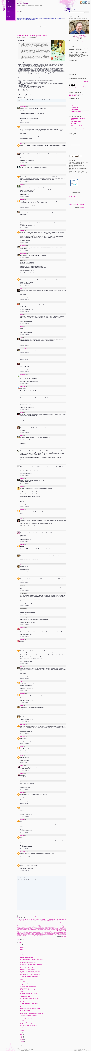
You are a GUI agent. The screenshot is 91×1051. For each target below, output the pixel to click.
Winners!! (22, 1001)
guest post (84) (34, 925)
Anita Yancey (22, 724)
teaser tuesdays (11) (32, 934)
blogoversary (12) (55, 920)
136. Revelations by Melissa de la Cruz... (28, 983)
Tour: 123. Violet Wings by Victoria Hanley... (29, 1025)
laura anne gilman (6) (50, 927)
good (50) (24, 925)
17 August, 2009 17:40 (24, 636)
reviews (8, 9)
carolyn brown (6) (29, 921)
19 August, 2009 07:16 (24, 678)
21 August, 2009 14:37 (24, 733)
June (21, 1034)
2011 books (9, 6)
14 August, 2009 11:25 (24, 462)
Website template (77, 1049)
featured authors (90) (56, 924)
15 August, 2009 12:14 (24, 528)
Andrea (21, 435)
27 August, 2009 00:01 (24, 870)
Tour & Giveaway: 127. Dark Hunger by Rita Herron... (31, 1011)
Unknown (22, 199)
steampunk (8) (38, 933)
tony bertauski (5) (44, 934)
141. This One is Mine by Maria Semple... (28, 962)
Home (8, 1)
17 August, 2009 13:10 (24, 590)
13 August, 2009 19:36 (24, 423)
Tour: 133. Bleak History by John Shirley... (28, 993)
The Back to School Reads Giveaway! (28, 1018)
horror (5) (57, 925)
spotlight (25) (34, 933)
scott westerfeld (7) (57, 932)
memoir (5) (42, 928)
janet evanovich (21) (37, 926)
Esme (21, 564)
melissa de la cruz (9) (33, 928)
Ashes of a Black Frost (22, 12)
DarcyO (21, 705)
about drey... (9, 19)
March (21, 1039)
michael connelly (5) (48, 928)
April (21, 1037)
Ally (21, 681)
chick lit (33, 99)
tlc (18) (40, 934)
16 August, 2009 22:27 (24, 582)
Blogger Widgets (63, 936)
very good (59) (25, 935)
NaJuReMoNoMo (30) (35, 929)
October (22, 949)
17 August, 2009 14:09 (24, 614)
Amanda (22, 448)
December (22, 945)
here (35, 439)
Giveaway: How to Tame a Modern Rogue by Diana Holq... (32, 1013)
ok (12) (49, 929)
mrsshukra (22, 627)
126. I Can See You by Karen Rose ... (27, 1017)
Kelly (21, 518)
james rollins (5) (31, 926)
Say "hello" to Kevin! (80, 35)
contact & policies (10, 14)
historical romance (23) (51, 925)
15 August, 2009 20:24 (24, 551)
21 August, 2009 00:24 (24, 712)
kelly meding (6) (24, 927)
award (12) (23, 920)
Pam (21, 125)
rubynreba (22, 478)
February (22, 1041)
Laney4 (21, 184)
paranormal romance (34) (60, 929)
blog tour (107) (49, 920)
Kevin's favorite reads (80, 37)
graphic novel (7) (28, 925)
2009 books (29, 99)
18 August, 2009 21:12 (24, 663)
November (22, 947)
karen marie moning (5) (60, 926)
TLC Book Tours (75, 130)
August (21, 952)
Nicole (21, 425)
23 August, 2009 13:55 (24, 789)
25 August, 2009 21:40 (24, 861)
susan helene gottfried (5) (25, 934)
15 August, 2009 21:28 (24, 574)
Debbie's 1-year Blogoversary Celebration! (29, 972)
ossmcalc (22, 792)
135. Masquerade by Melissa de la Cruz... (28, 986)
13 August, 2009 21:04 (24, 432)
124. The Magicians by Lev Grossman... (28, 1023)
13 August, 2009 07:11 (24, 122)
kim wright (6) (34, 927)
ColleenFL (22, 165)
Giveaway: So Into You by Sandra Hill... (28, 969)
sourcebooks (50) (28, 933)
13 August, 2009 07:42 (24, 172)
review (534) (61, 931)
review (53, 99)
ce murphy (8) (45, 921)
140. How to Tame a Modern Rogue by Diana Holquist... (31, 964)
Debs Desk (22, 530)
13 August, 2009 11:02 (24, 242)
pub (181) (32, 931)
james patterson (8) (25, 926)
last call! (21, 984)
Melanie (21, 143)
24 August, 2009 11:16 (24, 803)
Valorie (21, 314)
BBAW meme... (23, 1000)
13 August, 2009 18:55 (24, 359)
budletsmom (22, 693)
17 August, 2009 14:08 (24, 605)
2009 (20, 944)
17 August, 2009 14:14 (24, 624)
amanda (21, 576)
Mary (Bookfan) (23, 106)
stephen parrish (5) (60, 933)
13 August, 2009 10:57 (24, 227)
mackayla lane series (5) (21, 928)
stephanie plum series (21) (52, 933)
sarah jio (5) (40, 932)
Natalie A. (22, 765)
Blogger (81, 207)
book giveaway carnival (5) (62, 920)
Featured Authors (10, 3)
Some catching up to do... (25, 1028)
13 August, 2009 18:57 (24, 371)
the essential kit (74, 109)
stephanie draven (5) (44, 933)
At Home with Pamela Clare (77, 111)
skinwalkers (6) (23, 933)
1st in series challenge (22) (35, 919)
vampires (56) (20, 935)
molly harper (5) (57, 928)
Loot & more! (22, 981)
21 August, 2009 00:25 (24, 721)
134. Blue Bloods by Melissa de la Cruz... (28, 989)
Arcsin (84, 1049)
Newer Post (19, 914)
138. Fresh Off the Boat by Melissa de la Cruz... (30, 971)
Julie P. (21, 152)
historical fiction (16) (45, 925)
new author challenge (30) (44, 929)
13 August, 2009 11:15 (24, 257)
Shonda (21, 486)
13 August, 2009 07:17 (24, 140)
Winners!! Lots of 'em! (24, 961)
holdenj (21, 362)
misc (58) (52, 928)
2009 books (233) (44, 919)
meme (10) (39, 928)
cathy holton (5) (40, 921)
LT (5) (65, 927)
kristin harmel (47, 99)
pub (50, 99)
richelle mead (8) (19, 932)
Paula (21, 277)
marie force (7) (27, 928)
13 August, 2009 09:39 (24, 207)
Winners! (21, 954)
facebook (83, 41)
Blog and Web (86, 1050)
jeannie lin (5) (43, 926)
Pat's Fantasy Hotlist (76, 121)
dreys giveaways (38, 99)
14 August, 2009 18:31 (24, 483)
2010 (20, 942)
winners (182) (41, 935)
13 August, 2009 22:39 (24, 446)
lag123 (21, 746)
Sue (21, 337)
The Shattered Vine (34, 12)
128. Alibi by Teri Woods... (25, 1010)
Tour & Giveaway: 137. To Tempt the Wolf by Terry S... (31, 974)
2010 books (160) (52, 919)
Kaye (21, 666)
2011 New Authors (73, 95)
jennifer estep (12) (48, 926)
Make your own (86, 81)
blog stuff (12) (44, 920)
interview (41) (19, 926)
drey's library (22, 3)
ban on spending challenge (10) (30, 920)
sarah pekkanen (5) (45, 932)
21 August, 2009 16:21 (24, 752)
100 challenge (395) (23, 919)
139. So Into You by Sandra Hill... (27, 967)
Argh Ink (73, 105)
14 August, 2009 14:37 (24, 475)
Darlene (21, 210)
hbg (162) (39, 925)
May (21, 1036)
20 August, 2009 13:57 (24, 702)
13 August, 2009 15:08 (24, 311)
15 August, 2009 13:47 (24, 541)
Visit (72, 196)
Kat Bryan (22, 288)
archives (8, 16)
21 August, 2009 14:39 (24, 743)
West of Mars (74, 103)
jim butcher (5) (54, 926)
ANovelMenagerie (23, 348)
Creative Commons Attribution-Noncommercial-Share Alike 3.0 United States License (78, 87)
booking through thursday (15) (22, 921)
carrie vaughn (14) (35, 921)
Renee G (22, 863)
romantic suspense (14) (26, 932)
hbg (43, 99)
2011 (20, 941)
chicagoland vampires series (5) (53, 921)
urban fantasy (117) (55, 934)
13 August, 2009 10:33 (24, 218)
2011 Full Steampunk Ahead (75, 94)
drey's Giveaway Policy (22, 16)
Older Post (64, 914)
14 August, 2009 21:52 (24, 506)
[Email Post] (19, 100)
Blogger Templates (78, 1050)
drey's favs (9, 11)
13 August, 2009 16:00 (24, 323)
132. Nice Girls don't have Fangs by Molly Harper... (30, 994)
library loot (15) (62, 927)
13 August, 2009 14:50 (24, 299)
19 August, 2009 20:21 (24, 690)
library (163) (56, 927)
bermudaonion (23, 245)
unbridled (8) (49, 934)
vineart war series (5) (31, 935)
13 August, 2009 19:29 (24, 409)
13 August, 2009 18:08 (24, 345)
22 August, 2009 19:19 (24, 770)
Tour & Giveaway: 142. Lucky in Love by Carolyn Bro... (31, 959)
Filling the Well (74, 107)
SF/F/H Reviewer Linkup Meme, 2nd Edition (29, 976)
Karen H (21, 302)
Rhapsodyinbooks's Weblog (77, 127)
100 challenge (23, 99)
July (21, 1032)
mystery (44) (30, 929)
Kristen (21, 412)
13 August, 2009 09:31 (24, 196)
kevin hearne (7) (29, 927)
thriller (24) (37, 934)
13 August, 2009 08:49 (24, 181)
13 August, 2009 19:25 (24, 383)
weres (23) (36, 935)
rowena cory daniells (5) (34, 932)
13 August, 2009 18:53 (24, 352)
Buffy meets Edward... (24, 988)
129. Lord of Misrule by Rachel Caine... (28, 1005)
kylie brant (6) (45, 927)
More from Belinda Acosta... (25, 996)
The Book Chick (23, 851)
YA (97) (46, 935)
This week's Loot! (23, 955)
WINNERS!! (22, 1030)
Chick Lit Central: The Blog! (77, 125)
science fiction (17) (51, 932)
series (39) (62, 932)
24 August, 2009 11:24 (24, 832)
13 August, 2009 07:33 (24, 149)
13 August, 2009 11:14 (24, 250)
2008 (20, 1045)
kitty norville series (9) (39, 927)
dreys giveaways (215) (57, 922)
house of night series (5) (62, 925)
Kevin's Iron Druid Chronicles (80, 36)
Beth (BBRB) (22, 374)
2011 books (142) (60, 919)
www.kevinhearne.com (74, 41)
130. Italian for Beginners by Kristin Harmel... (33, 35)
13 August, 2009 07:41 (24, 162)
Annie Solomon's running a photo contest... (29, 1015)
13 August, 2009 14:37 (24, 285)
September (22, 951)
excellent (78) (36, 924)
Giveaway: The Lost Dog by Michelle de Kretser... (30, 1008)
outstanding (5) (53, 929)
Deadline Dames (74, 100)
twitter (88, 41)
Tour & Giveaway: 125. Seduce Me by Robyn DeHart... (31, 1022)
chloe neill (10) (64, 921)
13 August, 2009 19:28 (24, 400)
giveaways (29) (19, 925)
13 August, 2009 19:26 (24, 393)
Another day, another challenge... (27, 957)
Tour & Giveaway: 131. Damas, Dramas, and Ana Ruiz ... (32, 998)
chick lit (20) (59, 921)
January (22, 1042)
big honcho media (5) (38, 920)
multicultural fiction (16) (23, 929)
